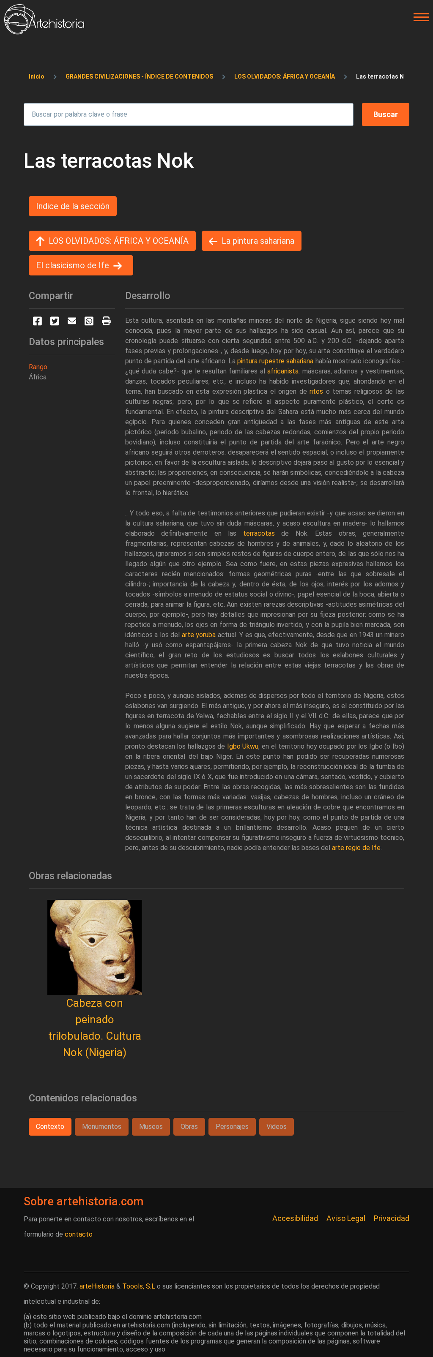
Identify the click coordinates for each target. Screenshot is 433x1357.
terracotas (259, 533)
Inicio (36, 76)
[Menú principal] (418, 17)
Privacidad (391, 1218)
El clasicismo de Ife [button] (72, 265)
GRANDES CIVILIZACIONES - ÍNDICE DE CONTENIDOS (139, 76)
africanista (283, 371)
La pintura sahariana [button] (258, 241)
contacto (79, 1234)
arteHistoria (97, 1286)
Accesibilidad (295, 1218)
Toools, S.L (138, 1286)
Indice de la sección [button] (73, 206)
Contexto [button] (50, 1127)
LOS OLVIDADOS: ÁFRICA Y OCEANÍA (284, 76)
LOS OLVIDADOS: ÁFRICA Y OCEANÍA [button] (119, 241)
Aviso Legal (345, 1218)
